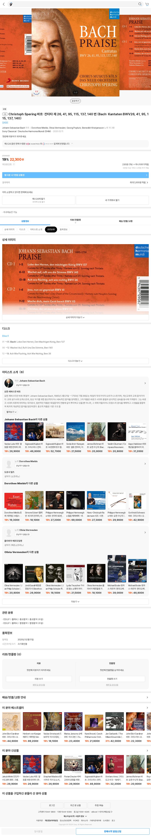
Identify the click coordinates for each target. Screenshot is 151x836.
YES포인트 (7, 164)
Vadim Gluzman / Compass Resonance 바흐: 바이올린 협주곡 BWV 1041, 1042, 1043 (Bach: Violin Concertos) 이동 (117, 437)
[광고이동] (140, 4)
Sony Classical (9, 131)
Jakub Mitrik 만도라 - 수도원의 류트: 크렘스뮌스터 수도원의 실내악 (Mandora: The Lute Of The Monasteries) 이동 (11, 770)
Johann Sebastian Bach (13, 127)
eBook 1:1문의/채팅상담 (100, 812)
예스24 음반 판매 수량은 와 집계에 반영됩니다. (37, 143)
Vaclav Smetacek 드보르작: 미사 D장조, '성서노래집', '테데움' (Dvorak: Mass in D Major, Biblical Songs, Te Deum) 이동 (53, 727)
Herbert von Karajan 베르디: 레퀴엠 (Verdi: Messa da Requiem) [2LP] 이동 (32, 727)
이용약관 (39, 820)
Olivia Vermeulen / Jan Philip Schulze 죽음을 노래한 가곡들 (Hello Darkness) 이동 (55, 579)
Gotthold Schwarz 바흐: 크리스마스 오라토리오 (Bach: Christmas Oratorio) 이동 (137, 507)
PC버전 (76, 820)
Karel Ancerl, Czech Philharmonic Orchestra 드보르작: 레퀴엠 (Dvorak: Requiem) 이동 (94, 728)
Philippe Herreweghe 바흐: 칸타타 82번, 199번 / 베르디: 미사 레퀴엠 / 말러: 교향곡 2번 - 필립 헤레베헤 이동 (55, 506)
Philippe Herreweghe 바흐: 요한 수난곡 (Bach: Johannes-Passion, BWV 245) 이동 (117, 506)
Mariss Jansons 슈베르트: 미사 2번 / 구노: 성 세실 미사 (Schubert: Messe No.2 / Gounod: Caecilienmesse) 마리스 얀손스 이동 (73, 727)
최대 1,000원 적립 (138, 182)
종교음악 (23, 619)
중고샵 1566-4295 (81, 812)
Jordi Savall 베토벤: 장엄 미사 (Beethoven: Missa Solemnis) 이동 (34, 580)
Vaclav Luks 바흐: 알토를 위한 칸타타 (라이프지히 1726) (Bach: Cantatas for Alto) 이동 (13, 437)
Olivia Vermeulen (57, 127)
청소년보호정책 (65, 820)
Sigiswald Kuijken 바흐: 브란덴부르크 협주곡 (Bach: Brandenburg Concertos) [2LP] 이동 (55, 437)
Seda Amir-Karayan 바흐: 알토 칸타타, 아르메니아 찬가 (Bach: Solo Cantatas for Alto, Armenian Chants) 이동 (75, 437)
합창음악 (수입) (36, 623)
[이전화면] (3, 4)
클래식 (15, 619)
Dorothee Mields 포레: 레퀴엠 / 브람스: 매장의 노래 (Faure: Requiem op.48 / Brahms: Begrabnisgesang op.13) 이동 (13, 507)
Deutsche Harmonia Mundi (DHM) (34, 131)
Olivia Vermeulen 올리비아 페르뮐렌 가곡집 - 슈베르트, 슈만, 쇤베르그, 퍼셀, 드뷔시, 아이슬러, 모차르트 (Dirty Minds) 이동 (96, 579)
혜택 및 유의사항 (39, 685)
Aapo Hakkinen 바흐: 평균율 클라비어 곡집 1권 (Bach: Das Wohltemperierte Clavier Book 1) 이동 (137, 437)
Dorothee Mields (40, 127)
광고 (113, 820)
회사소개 (84, 820)
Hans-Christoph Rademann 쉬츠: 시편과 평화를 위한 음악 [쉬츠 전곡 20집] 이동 (96, 506)
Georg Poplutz (74, 127)
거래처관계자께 (95, 820)
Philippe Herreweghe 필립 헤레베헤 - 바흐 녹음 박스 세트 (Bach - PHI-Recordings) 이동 (75, 506)
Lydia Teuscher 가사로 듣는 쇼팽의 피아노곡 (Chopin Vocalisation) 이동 (75, 579)
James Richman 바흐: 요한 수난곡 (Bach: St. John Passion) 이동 (96, 437)
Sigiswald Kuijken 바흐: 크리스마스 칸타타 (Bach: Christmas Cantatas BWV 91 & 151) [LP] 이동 (34, 437)
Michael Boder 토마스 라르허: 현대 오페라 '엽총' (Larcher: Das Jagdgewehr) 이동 (117, 574)
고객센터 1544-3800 (46, 812)
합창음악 (23, 623)
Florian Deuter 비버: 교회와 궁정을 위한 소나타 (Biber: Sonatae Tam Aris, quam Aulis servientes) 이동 (73, 770)
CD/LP (6, 619)
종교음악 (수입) (36, 619)
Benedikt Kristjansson (93, 127)
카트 (147, 4)
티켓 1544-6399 (65, 812)
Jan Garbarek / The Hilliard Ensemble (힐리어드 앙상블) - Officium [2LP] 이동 (114, 727)
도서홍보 (106, 820)
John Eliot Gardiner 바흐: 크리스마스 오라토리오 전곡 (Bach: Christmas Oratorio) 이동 (135, 727)
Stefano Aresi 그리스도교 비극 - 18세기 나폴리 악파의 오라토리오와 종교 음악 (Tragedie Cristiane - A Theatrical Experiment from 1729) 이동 (114, 770)
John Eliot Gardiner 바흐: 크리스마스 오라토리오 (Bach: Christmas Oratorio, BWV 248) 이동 (11, 727)
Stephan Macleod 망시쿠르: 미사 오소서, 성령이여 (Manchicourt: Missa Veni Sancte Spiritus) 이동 (53, 770)
